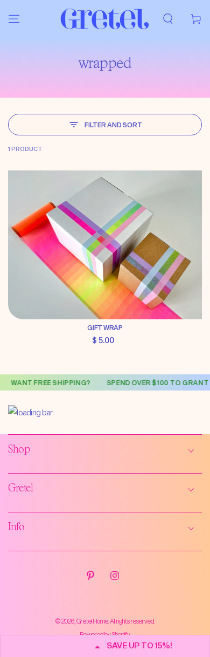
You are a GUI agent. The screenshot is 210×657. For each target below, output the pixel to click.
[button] (168, 19)
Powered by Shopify (105, 634)
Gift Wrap (105, 327)
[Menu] (14, 19)
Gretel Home (92, 621)
